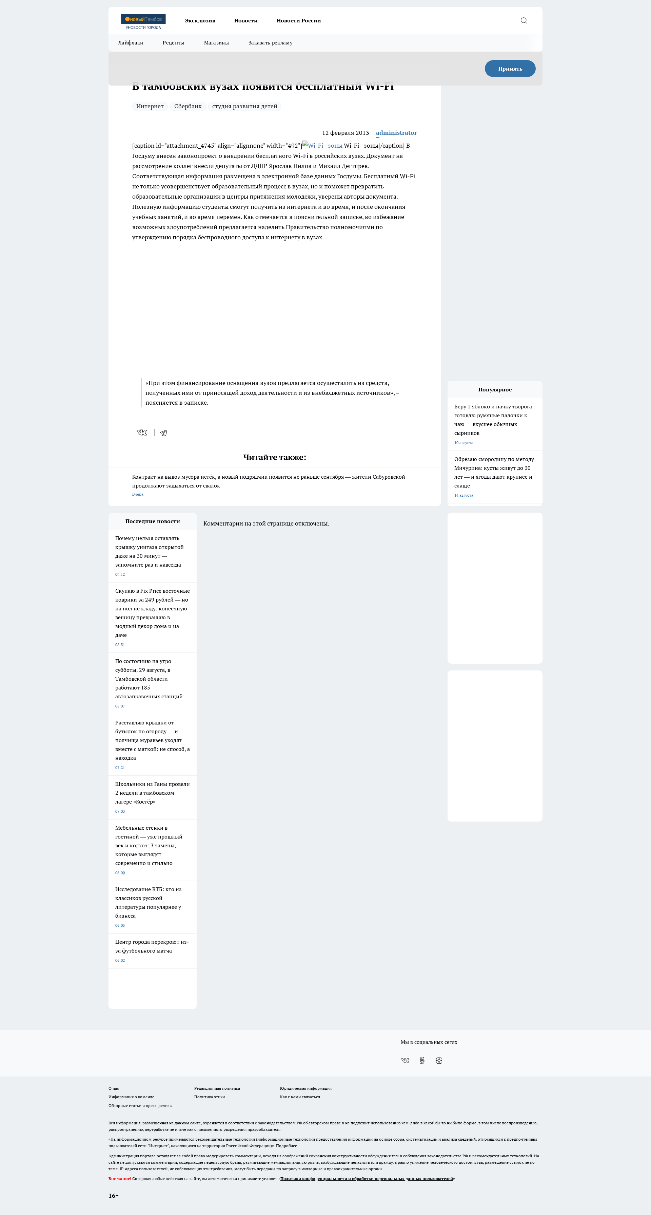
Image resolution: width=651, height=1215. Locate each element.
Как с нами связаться (300, 1096)
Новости (246, 20)
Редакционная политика (217, 1088)
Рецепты (173, 42)
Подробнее (286, 1145)
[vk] (143, 432)
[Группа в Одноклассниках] (422, 1060)
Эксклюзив (200, 20)
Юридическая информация (306, 1088)
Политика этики (209, 1096)
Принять (510, 68)
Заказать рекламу (271, 42)
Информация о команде (131, 1096)
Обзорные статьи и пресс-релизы (140, 1105)
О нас (113, 1088)
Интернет (150, 106)
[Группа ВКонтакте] (405, 1060)
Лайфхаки (130, 42)
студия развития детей (244, 106)
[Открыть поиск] (524, 20)
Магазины (216, 42)
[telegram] (166, 432)
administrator (396, 132)
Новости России (299, 20)
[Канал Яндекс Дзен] (439, 1060)
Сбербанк (188, 106)
